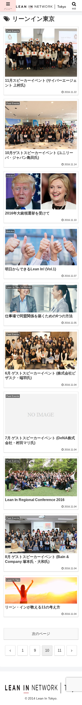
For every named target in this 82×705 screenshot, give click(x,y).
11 (60, 650)
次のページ (41, 634)
